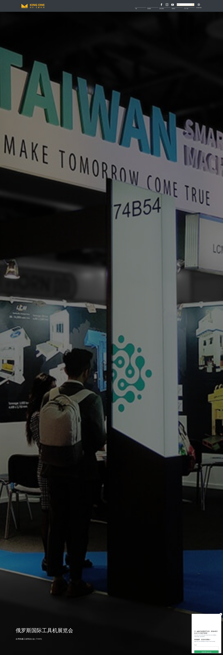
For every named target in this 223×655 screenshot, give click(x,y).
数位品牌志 (162, 8)
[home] (33, 6)
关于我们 (176, 9)
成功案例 (149, 8)
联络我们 (176, 13)
